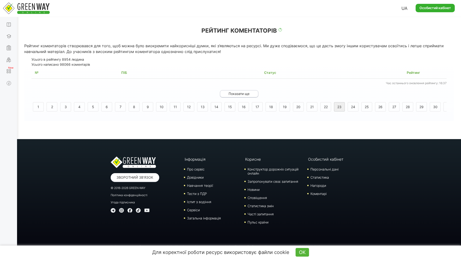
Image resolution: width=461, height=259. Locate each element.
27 (394, 107)
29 (421, 107)
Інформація (195, 159)
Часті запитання (261, 214)
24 (353, 107)
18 (271, 107)
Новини (254, 190)
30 (435, 107)
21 (312, 107)
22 (326, 107)
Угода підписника (123, 202)
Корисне (253, 159)
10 (162, 107)
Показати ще (239, 94)
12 (189, 107)
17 (257, 107)
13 (203, 107)
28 (408, 107)
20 (298, 107)
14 (216, 107)
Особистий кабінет (435, 8)
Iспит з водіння (199, 202)
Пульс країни (258, 222)
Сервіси (193, 210)
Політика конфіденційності (129, 195)
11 (175, 107)
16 (244, 107)
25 (367, 107)
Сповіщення (257, 198)
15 (230, 107)
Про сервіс (196, 169)
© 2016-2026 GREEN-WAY (128, 188)
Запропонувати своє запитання (273, 181)
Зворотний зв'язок (134, 177)
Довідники (195, 177)
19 (285, 107)
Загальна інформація (204, 218)
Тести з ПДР (197, 194)
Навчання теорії (200, 185)
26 (380, 107)
